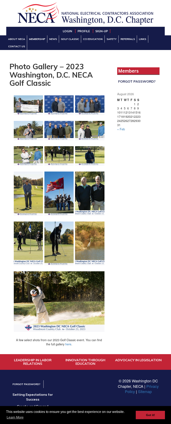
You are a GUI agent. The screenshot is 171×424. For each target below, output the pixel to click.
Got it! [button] (150, 415)
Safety (112, 39)
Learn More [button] (15, 417)
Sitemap (145, 391)
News (53, 39)
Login (68, 31)
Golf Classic (70, 39)
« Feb (121, 129)
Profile (84, 31)
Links (142, 39)
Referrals (128, 39)
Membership (37, 39)
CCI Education (93, 39)
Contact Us (16, 46)
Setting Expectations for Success (33, 396)
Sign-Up (101, 31)
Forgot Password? (137, 81)
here (68, 344)
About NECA (16, 39)
